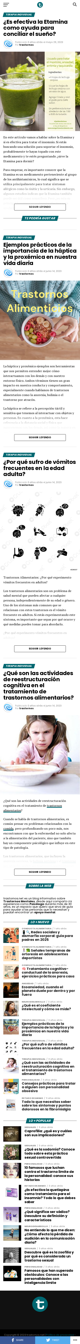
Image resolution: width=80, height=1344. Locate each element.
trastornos (26, 44)
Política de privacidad (60, 1334)
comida (8, 828)
